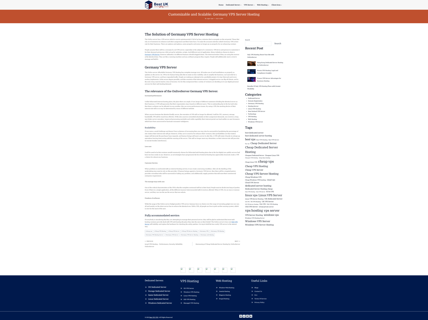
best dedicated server (254, 133)
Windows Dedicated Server (160, 303)
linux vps (251, 195)
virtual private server (266, 207)
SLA (255, 295)
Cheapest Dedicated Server (254, 155)
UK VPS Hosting (255, 201)
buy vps (247, 143)
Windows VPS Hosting (191, 292)
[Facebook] (240, 316)
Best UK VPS (153, 317)
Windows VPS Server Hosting (259, 225)
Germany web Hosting (207, 235)
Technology (252, 114)
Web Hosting (252, 119)
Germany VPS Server (152, 54)
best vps (250, 139)
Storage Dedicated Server (159, 291)
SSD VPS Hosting (189, 299)
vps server (272, 210)
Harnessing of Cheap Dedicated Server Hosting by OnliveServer (218, 243)
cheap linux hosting (264, 158)
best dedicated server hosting (258, 136)
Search (247, 40)
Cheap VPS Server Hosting (189, 231)
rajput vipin (210, 18)
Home (221, 5)
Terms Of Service (260, 299)
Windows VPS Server (255, 122)
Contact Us (258, 291)
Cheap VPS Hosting (160, 231)
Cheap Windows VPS (253, 177)
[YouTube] (250, 316)
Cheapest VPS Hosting (251, 158)
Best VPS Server (274, 140)
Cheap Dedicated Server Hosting (261, 149)
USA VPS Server (251, 207)
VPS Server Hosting (254, 215)
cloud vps (271, 180)
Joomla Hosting (224, 291)
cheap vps (149, 231)
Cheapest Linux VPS (272, 155)
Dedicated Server (254, 98)
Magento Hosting (225, 295)
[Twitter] (244, 316)
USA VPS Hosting (272, 204)
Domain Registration (255, 101)
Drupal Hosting (224, 299)
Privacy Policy (259, 302)
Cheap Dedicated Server (263, 143)
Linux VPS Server (270, 195)
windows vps (271, 215)
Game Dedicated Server (158, 295)
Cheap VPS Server (173, 231)
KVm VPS (270, 192)
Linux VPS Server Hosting (254, 199)
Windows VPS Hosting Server (255, 218)
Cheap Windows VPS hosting (255, 180)
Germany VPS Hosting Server (154, 235)
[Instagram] (247, 316)
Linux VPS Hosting (254, 109)
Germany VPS (204, 231)
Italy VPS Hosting (250, 192)
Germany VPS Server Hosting (189, 235)
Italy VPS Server (260, 192)
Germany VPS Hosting (217, 231)
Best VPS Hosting (262, 140)
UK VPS (247, 201)
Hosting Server (253, 106)
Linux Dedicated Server (158, 299)
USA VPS (262, 204)
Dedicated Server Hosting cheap (259, 189)
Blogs (256, 288)
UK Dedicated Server (273, 199)
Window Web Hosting (226, 288)
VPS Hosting (252, 116)
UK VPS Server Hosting (251, 204)
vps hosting (254, 210)
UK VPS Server (268, 202)
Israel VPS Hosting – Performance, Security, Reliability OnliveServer (164, 244)
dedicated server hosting (258, 185)
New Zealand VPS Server (256, 111)
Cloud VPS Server (252, 183)
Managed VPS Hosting (191, 303)
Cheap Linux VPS (251, 162)
